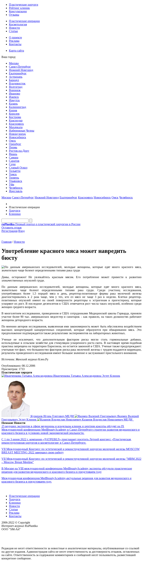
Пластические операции (24, 21)
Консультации (18, 11)
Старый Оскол (18, 167)
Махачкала (16, 127)
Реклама (14, 40)
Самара (13, 157)
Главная (6, 241)
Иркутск (14, 100)
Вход (21, 231)
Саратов (14, 160)
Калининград (17, 107)
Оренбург (15, 144)
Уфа (11, 184)
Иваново (14, 93)
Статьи (13, 31)
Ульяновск (15, 181)
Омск (12, 140)
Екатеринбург (18, 73)
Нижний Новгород (21, 70)
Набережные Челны (21, 130)
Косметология (18, 24)
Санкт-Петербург (20, 66)
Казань (13, 103)
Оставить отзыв (11, 227)
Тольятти (14, 171)
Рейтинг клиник (19, 8)
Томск (13, 174)
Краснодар (16, 120)
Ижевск (14, 96)
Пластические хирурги (23, 4)
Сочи (12, 164)
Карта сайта (16, 50)
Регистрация (9, 231)
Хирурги (14, 210)
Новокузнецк (17, 134)
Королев (14, 113)
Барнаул (14, 80)
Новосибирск (17, 137)
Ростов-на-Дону (19, 150)
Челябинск (16, 187)
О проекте (15, 37)
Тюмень (14, 177)
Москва (14, 63)
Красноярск (16, 123)
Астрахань (15, 76)
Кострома (15, 117)
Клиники (15, 213)
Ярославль (15, 191)
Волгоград (15, 86)
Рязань (13, 154)
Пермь (13, 147)
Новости (14, 27)
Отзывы (14, 14)
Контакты (15, 44)
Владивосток (17, 83)
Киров (13, 110)
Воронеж (14, 90)
